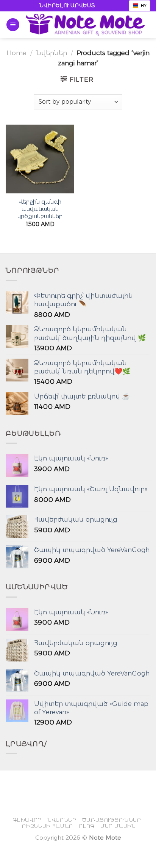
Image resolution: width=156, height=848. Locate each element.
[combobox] (139, 5)
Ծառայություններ (111, 820)
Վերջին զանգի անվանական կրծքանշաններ (39, 209)
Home (16, 53)
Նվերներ (51, 53)
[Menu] (12, 25)
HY (144, 5)
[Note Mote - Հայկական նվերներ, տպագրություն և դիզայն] (85, 24)
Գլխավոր (27, 820)
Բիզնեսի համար (47, 826)
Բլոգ (87, 826)
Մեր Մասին (118, 826)
